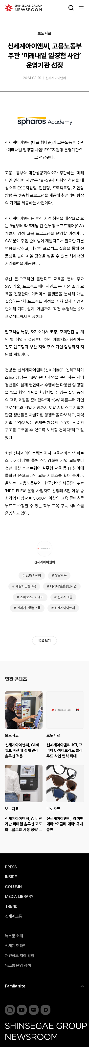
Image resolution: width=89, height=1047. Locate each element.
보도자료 (44, 33)
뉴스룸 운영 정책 (18, 966)
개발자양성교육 (26, 586)
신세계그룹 (65, 597)
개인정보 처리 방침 (19, 956)
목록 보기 (44, 641)
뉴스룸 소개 (14, 936)
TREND (11, 906)
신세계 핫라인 (15, 946)
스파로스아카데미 (32, 597)
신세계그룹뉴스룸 (29, 608)
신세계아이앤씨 (55, 78)
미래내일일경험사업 (63, 586)
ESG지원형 (33, 575)
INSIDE (11, 877)
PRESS (11, 867)
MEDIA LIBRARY (19, 897)
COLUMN (13, 887)
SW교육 (60, 575)
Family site (15, 986)
